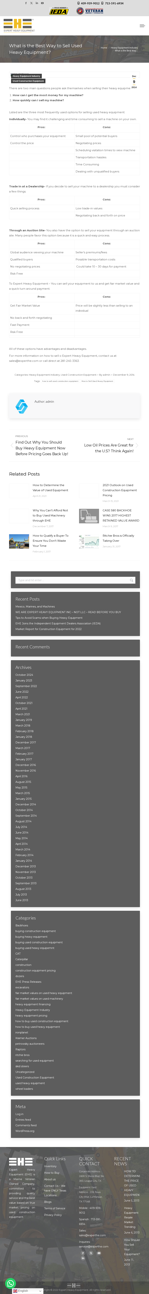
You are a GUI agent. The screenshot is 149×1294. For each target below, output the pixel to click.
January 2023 (23, 680)
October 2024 (24, 675)
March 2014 (22, 849)
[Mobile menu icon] (142, 26)
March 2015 (22, 793)
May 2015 (21, 787)
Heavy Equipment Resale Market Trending (131, 1217)
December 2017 (25, 742)
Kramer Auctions (26, 1038)
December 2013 (25, 866)
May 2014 (21, 838)
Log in (19, 1114)
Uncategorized (24, 1072)
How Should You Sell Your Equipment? (132, 1247)
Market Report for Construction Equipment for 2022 (48, 629)
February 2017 (24, 753)
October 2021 (24, 703)
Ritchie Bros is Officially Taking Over (118, 538)
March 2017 (22, 748)
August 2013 (23, 889)
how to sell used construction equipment (60, 381)
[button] (10, 1283)
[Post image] (19, 491)
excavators (22, 987)
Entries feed (23, 1119)
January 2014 (23, 860)
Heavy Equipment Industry (26, 76)
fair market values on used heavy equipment (43, 993)
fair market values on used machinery (39, 998)
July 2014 (21, 827)
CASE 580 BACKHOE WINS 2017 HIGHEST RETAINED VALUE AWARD (121, 515)
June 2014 (21, 832)
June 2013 (21, 900)
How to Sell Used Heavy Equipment (97, 381)
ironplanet (21, 1032)
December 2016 (25, 765)
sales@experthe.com (92, 1235)
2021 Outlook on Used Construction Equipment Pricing (120, 490)
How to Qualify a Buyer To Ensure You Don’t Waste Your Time (51, 541)
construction (23, 965)
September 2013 (26, 883)
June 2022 (22, 691)
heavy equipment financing (33, 1004)
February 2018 (24, 731)
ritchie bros (22, 1055)
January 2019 (23, 720)
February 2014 (24, 855)
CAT (18, 953)
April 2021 (21, 708)
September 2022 (26, 686)
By (104, 374)
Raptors (20, 1049)
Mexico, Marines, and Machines (35, 606)
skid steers (22, 1066)
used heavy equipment (30, 1083)
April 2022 (21, 697)
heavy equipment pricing (31, 1015)
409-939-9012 (90, 3)
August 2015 (23, 782)
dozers (19, 976)
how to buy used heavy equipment (37, 1027)
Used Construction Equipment (28, 81)
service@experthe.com (93, 1246)
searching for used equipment (34, 1060)
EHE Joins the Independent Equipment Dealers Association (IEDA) (57, 623)
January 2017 (23, 759)
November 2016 (25, 770)
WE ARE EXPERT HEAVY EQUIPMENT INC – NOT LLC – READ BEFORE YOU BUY (68, 612)
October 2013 (24, 877)
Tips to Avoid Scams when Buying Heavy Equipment (48, 617)
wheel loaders (24, 1088)
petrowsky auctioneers (29, 1043)
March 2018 (22, 725)
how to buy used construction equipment (41, 1021)
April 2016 (21, 776)
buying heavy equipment (31, 936)
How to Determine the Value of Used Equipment (50, 487)
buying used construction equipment (39, 942)
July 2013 (21, 894)
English (22, 1290)
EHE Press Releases (28, 981)
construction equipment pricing (35, 970)
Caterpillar (21, 959)
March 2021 (22, 714)
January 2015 (23, 798)
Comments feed (26, 1125)
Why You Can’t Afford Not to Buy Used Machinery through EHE (50, 515)
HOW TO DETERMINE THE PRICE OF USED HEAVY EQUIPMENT (132, 1183)
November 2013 (25, 872)
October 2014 (24, 810)
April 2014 (21, 844)
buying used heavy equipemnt (34, 948)
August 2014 (23, 821)
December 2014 (25, 804)
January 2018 (23, 736)
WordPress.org (24, 1131)
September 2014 (26, 815)
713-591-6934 (114, 3)
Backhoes (21, 925)
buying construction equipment (35, 931)
